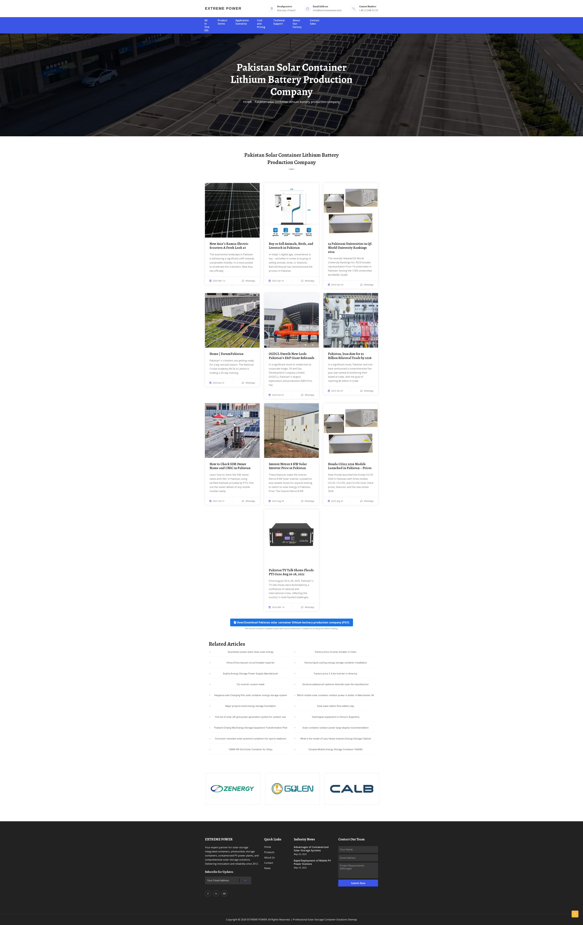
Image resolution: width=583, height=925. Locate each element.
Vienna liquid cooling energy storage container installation (335, 662)
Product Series (222, 22)
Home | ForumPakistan (226, 354)
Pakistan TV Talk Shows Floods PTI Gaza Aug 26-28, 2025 (291, 572)
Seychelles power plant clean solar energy (250, 651)
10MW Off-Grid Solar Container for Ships (250, 749)
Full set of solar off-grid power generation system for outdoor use (250, 716)
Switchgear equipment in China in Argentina (335, 716)
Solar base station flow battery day (335, 706)
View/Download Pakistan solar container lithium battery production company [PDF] (292, 622)
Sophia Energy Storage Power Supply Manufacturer (250, 673)
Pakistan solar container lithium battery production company (297, 102)
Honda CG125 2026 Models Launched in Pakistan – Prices (350, 466)
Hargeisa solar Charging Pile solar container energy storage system (250, 695)
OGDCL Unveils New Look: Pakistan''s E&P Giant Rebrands (291, 356)
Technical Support (279, 22)
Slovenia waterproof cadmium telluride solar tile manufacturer (335, 684)
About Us (269, 857)
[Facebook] (208, 893)
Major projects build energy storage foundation (250, 706)
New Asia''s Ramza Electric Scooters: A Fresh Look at (229, 246)
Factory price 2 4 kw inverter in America (335, 673)
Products (269, 852)
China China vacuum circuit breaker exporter (250, 662)
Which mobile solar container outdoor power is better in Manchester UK (335, 695)
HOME (247, 102)
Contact (268, 863)
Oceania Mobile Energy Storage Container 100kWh (336, 749)
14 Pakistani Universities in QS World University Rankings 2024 (350, 248)
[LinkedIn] (216, 893)
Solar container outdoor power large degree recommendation (335, 727)
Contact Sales (314, 22)
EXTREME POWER (223, 8)
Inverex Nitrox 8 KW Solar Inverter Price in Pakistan (288, 466)
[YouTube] (224, 893)
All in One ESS (207, 25)
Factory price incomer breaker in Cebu (335, 651)
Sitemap (352, 919)
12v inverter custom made (250, 684)
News (267, 868)
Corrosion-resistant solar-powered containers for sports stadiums (250, 738)
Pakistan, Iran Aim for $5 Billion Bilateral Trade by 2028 (350, 356)
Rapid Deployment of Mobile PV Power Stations (312, 862)
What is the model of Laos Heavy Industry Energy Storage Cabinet (335, 738)
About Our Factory (297, 24)
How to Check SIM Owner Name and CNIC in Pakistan (230, 466)
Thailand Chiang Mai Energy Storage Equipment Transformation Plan (250, 727)
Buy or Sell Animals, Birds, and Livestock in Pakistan (291, 246)
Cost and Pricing (261, 24)
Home (267, 847)
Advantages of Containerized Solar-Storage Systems (311, 848)
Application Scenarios (242, 22)
